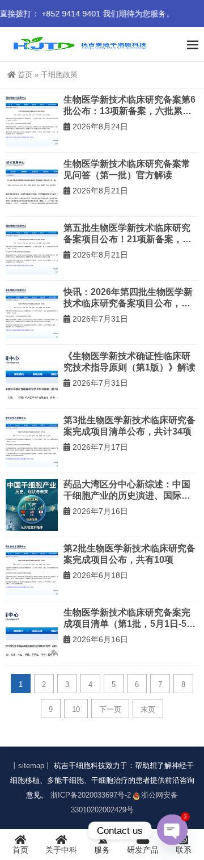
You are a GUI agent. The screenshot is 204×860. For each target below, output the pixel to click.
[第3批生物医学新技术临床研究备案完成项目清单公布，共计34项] (32, 441)
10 (76, 709)
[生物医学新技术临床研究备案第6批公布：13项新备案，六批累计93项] (32, 120)
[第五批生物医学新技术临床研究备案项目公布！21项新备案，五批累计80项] (32, 248)
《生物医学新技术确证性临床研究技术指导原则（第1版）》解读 (129, 361)
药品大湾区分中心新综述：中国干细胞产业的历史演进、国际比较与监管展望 (126, 490)
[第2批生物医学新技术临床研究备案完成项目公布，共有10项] (32, 569)
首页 (25, 74)
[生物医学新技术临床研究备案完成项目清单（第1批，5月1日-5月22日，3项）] (32, 633)
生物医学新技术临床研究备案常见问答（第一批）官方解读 (126, 169)
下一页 (110, 709)
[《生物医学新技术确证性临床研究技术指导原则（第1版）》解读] (32, 377)
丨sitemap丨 (31, 765)
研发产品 (143, 849)
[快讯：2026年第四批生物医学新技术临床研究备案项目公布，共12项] (32, 312)
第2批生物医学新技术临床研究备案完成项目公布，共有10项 (129, 553)
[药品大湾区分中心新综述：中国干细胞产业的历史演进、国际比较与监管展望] (32, 505)
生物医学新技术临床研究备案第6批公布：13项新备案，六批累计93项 (129, 105)
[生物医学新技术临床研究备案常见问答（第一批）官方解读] (32, 184)
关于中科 (61, 849)
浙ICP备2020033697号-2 (90, 795)
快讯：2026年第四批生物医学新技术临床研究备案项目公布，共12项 (128, 298)
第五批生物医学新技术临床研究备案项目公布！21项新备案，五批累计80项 (127, 233)
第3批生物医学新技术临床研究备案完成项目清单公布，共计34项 (129, 425)
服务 (102, 849)
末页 (148, 709)
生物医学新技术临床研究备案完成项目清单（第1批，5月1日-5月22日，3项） (129, 618)
